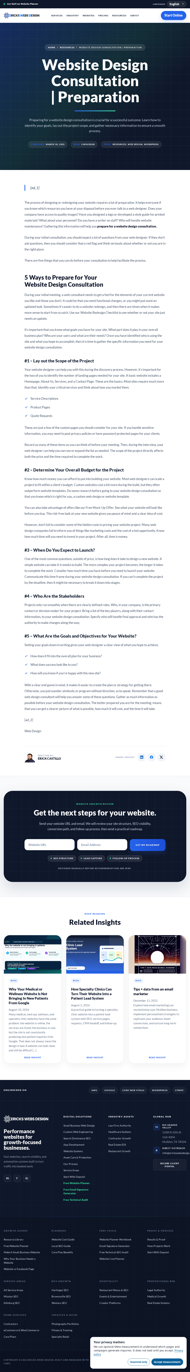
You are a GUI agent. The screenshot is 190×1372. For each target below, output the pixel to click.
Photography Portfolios (65, 1323)
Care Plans (10, 1336)
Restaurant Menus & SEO (113, 1290)
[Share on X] (161, 757)
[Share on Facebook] (152, 757)
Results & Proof (156, 1239)
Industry (72, 15)
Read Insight (32, 1057)
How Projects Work (158, 1245)
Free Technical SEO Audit (113, 1252)
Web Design (135, 144)
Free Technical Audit (75, 1199)
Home (52, 47)
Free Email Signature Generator (76, 1191)
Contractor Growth (119, 1138)
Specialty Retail (60, 1336)
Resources (119, 15)
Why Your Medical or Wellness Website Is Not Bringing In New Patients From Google (28, 996)
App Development (73, 1144)
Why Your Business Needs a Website (19, 1260)
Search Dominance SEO (77, 1138)
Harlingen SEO (60, 1290)
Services (57, 15)
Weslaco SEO (59, 1302)
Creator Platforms (110, 1302)
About (134, 15)
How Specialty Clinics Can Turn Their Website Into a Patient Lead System (91, 993)
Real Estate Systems (158, 1302)
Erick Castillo (49, 758)
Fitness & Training (62, 1330)
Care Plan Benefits (62, 1252)
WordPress (151, 144)
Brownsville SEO (61, 1296)
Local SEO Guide (61, 1245)
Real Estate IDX (117, 1144)
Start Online (174, 15)
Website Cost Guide (63, 1239)
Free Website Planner (76, 1183)
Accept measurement (167, 1362)
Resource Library (13, 1239)
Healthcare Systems (119, 1131)
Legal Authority (156, 1290)
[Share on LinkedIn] (142, 757)
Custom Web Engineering (78, 1131)
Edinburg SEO (12, 1302)
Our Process (70, 1163)
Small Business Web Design (79, 1125)
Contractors (11, 1323)
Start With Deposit (74, 1176)
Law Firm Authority (119, 1125)
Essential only (138, 1362)
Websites (89, 15)
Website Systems (73, 1151)
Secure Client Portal (169, 1165)
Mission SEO (11, 1296)
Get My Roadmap (148, 845)
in (7, 1178)
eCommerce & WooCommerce (21, 1330)
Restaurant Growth (119, 1151)
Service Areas (71, 1170)
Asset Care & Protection (77, 1157)
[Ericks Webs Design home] (26, 15)
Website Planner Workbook (115, 1239)
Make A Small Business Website (22, 1252)
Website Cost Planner (112, 1258)
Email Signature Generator (114, 1245)
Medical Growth (156, 1296)
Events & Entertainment (113, 1296)
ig (26, 1178)
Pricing (103, 15)
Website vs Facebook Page (19, 1269)
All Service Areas (13, 1290)
